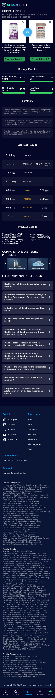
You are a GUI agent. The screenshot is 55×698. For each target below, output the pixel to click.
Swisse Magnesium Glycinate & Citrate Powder (41, 47)
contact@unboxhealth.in (15, 473)
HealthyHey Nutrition (13, 15)
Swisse (31, 15)
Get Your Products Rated (15, 460)
